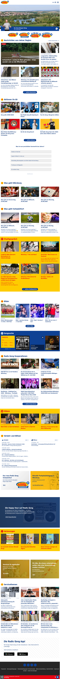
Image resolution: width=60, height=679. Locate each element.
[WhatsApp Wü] (35, 665)
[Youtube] (31, 665)
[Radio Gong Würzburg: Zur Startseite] (5, 2)
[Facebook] (24, 665)
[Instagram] (28, 665)
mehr (27, 440)
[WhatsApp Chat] (57, 29)
